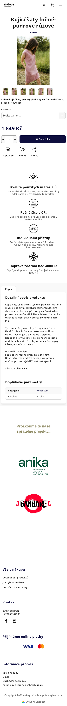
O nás (6, 676)
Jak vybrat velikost (13, 582)
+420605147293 (11, 614)
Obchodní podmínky (14, 680)
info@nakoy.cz (11, 610)
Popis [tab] (8, 289)
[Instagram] (14, 621)
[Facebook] (6, 621)
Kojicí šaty (42, 390)
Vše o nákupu (11, 672)
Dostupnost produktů (15, 577)
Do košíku (44, 139)
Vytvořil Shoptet (35, 701)
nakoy (33, 32)
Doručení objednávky (15, 587)
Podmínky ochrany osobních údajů (23, 684)
